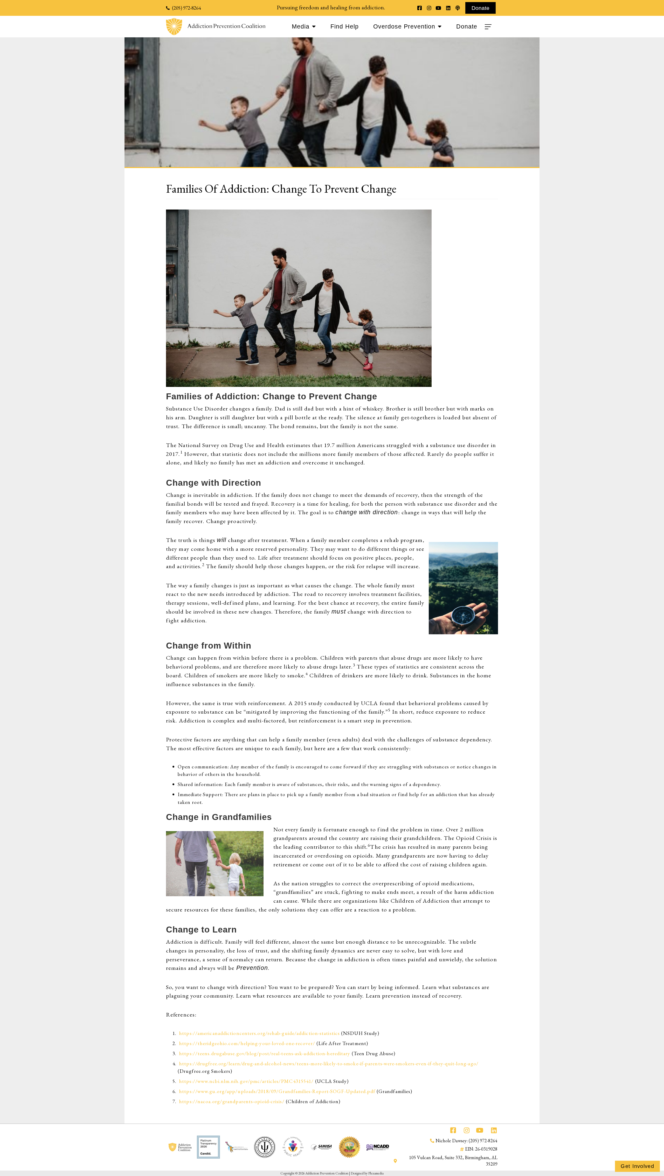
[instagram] (429, 8)
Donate (466, 26)
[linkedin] (448, 8)
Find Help (344, 26)
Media (300, 26)
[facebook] (419, 8)
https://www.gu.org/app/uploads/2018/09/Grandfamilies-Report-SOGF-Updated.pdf (277, 1091)
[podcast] (457, 8)
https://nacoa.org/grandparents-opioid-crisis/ (232, 1101)
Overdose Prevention (404, 26)
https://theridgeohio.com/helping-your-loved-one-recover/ (247, 1043)
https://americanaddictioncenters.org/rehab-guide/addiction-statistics (259, 1033)
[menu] (489, 27)
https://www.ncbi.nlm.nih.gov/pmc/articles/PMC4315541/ (246, 1081)
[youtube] (438, 8)
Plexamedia (376, 1173)
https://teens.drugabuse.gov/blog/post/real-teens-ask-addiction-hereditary (264, 1053)
